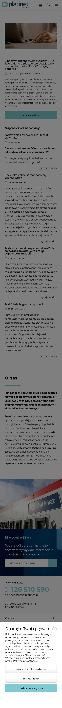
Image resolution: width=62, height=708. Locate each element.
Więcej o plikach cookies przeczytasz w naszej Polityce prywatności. (27, 659)
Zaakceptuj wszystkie (31, 688)
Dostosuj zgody (31, 678)
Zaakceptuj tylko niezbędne (31, 669)
